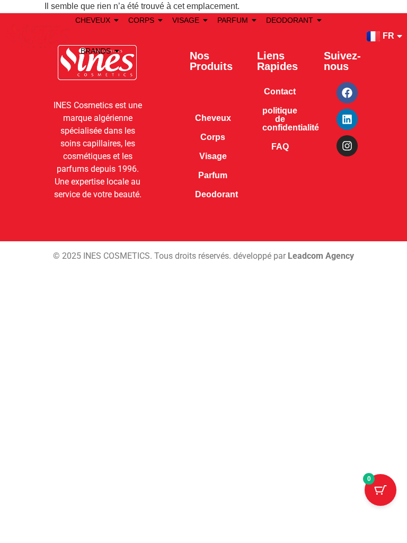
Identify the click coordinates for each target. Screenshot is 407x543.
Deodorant (216, 194)
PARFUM (232, 20)
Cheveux (213, 117)
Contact (280, 91)
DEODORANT (289, 20)
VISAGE (185, 20)
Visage (213, 156)
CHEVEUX (92, 20)
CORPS (141, 20)
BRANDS (96, 51)
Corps (212, 137)
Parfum (212, 175)
